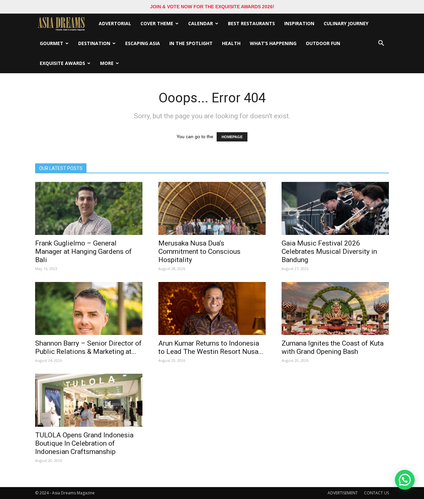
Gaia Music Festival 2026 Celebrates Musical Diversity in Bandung (329, 251)
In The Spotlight (191, 43)
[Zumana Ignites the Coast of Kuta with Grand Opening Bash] (335, 308)
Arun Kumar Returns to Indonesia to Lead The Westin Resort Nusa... (210, 347)
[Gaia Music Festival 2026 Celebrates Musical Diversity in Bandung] (335, 208)
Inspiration (299, 23)
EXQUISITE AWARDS (62, 63)
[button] (381, 43)
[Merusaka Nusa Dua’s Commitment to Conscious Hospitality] (212, 208)
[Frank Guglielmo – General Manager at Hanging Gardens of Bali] (88, 208)
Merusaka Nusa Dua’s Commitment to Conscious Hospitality (199, 251)
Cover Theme (156, 23)
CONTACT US (376, 493)
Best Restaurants (251, 23)
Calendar (200, 23)
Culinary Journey (346, 23)
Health (231, 43)
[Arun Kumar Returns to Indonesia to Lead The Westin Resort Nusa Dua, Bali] (212, 308)
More (107, 63)
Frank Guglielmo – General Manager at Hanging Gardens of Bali (83, 251)
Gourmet (51, 43)
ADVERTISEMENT (343, 493)
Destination (94, 43)
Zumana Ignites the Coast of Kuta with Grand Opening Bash (333, 347)
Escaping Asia (142, 43)
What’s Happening (273, 43)
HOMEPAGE (232, 137)
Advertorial (115, 23)
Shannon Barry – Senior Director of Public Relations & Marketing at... (88, 347)
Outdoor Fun (323, 43)
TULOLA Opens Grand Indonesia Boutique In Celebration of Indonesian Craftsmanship (84, 443)
